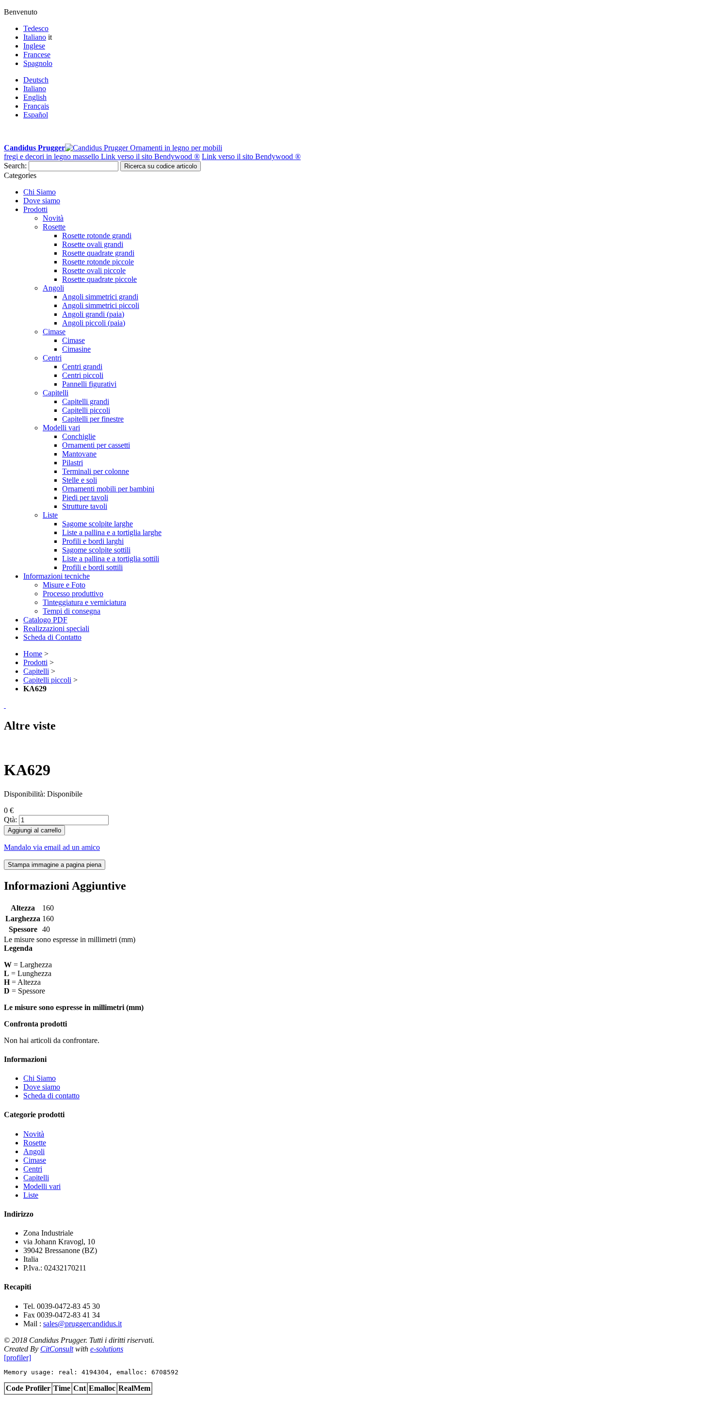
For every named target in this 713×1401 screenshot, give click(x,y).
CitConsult (56, 1349)
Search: (15, 166)
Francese (36, 54)
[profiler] (17, 1357)
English (35, 97)
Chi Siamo (39, 1078)
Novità (33, 1134)
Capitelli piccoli (47, 680)
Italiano (34, 37)
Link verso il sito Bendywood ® (150, 156)
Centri (32, 1169)
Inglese (34, 46)
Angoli (34, 1151)
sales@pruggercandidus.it (82, 1324)
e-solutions (106, 1349)
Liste (30, 1195)
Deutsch (36, 80)
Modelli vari (42, 1186)
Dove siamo (41, 1087)
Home (32, 654)
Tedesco (36, 28)
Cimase (34, 1160)
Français (36, 106)
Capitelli (36, 671)
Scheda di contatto (51, 1095)
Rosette (34, 1143)
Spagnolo (37, 63)
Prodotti (35, 662)
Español (35, 115)
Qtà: (10, 819)
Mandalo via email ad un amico (52, 847)
